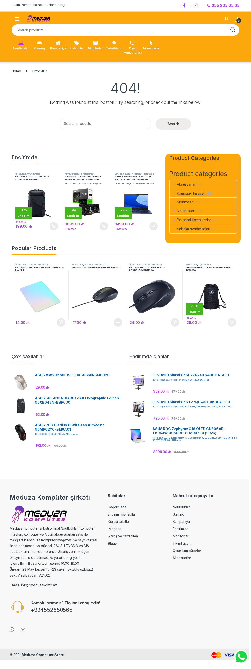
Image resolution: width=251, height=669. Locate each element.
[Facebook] (185, 5)
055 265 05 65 (225, 5)
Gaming (39, 48)
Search (232, 30)
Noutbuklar (21, 48)
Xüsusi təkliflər (119, 521)
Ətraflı (153, 226)
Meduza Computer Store (43, 655)
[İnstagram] (197, 5)
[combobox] (119, 30)
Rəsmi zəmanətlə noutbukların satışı (38, 5)
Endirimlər (77, 48)
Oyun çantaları (33, 174)
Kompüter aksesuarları (37, 264)
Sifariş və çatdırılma (123, 536)
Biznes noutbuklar (123, 174)
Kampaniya (58, 48)
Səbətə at (52, 226)
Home (16, 71)
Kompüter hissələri (73, 174)
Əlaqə (112, 543)
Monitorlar (95, 48)
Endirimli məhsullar (122, 514)
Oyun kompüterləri (133, 50)
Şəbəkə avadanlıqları (193, 229)
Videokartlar (88, 174)
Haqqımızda (117, 507)
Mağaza (114, 529)
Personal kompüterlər (194, 220)
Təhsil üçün (114, 48)
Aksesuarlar (151, 48)
